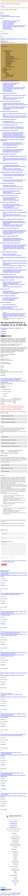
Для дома (8, 54)
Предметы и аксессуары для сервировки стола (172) (14, 174)
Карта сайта (14, 892)
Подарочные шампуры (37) (9, 198)
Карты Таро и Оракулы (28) (9, 304)
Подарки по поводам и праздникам (10, 228)
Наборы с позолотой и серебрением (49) (12, 168)
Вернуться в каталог (5, 570)
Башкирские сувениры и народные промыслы (12, 219)
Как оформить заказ (15, 868)
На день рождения (15, 851)
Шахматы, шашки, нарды (7, 279)
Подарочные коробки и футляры (9, 306)
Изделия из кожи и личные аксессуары (10, 101)
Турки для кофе (15, 841)
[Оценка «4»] (10, 558)
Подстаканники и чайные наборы (9, 163)
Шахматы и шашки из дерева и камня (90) (12, 282)
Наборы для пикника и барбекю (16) (11, 200)
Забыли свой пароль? (14, 80)
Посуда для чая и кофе (7, 177)
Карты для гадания (6, 302)
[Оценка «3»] (8, 558)
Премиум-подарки (15, 861)
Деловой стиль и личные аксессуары (11, 20)
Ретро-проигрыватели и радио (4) (10, 145)
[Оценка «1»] (2, 558)
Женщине (8, 51)
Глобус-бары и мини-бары (7, 183)
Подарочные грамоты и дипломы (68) (11, 272)
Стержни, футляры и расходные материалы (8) (13, 97)
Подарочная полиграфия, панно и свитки (11, 267)
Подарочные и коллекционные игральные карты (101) (15, 292)
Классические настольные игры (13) (11, 297)
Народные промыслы (10, 61)
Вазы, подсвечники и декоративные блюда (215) (14, 133)
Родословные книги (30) (8, 121)
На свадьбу (8, 65)
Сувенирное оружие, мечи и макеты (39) (12, 142)
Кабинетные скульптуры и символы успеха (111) (14, 277)
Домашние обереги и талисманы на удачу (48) (13, 239)
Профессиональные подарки (8, 274)
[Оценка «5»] (13, 558)
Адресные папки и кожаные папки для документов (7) (15, 106)
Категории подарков (7, 50)
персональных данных (9, 561)
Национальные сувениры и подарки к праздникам (14, 25)
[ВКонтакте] (1, 336)
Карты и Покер (5, 288)
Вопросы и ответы (10, 75)
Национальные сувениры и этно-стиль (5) (12, 225)
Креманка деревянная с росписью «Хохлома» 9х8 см (12, 675)
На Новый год (9, 62)
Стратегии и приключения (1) (9, 298)
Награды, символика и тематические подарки (13, 26)
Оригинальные (9, 59)
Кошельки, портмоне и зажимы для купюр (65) (13, 103)
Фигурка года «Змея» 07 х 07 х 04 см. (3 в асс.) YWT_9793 (14, 696)
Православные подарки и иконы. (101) (11, 240)
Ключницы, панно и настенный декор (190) (13, 134)
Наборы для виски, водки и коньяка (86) (12, 193)
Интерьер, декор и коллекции (9, 21)
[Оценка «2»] (5, 558)
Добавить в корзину (5, 15)
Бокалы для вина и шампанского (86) (11, 190)
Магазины (15, 877)
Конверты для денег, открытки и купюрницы (12, 309)
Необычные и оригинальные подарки (10, 242)
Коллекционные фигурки (15, 837)
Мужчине (8, 52)
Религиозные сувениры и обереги (9, 236)
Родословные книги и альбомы (8, 119)
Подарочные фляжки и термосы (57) (11, 207)
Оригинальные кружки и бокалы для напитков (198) (15, 244)
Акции (4, 71)
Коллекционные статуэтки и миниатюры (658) (13, 149)
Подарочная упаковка (8, 28)
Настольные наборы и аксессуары (9, 111)
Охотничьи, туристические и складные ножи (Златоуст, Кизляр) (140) (13, 206)
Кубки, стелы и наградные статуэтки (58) (12, 255)
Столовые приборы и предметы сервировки (12, 172)
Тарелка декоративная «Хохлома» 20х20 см (10, 594)
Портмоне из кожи (15, 838)
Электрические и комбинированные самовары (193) (14, 158)
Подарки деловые (10, 57)
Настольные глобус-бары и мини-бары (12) (12, 186)
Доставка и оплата (7, 69)
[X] (3, 336)
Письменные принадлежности (9, 93)
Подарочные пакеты (6, 307)
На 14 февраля (9, 63)
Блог (15, 883)
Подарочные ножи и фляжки (8, 202)
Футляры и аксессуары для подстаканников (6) (13, 169)
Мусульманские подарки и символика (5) (12, 238)
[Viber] (5, 336)
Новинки (5, 70)
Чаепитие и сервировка (8, 23)
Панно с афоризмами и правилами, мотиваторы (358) (15, 269)
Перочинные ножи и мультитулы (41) (11, 204)
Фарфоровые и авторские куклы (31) (11, 151)
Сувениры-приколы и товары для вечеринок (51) (14, 246)
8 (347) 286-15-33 (4, 41)
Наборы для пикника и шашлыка (9, 195)
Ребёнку (15, 858)
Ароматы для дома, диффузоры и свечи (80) (13, 132)
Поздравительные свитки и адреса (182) (12, 270)
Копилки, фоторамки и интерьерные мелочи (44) (14, 136)
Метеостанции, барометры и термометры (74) (13, 127)
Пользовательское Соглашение (14, 893)
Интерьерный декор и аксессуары (9, 130)
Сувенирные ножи (15, 839)
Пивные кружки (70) (7, 192)
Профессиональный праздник (12, 58)
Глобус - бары (15, 835)
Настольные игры (7, 27)
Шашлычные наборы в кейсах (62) (10, 197)
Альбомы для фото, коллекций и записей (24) (13, 122)
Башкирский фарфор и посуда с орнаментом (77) (14, 221)
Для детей (8, 55)
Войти (2, 80)
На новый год (15, 852)
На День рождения (10, 66)
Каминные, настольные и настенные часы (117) (13, 128)
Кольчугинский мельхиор (15, 845)
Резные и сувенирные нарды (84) (10, 283)
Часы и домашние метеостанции (9, 124)
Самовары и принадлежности (8, 154)
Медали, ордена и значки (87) (9, 254)
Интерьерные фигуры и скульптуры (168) (12, 150)
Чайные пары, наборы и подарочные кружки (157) (14, 179)
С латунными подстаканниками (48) (11, 165)
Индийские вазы (15, 842)
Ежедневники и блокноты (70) (10, 98)
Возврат (15, 871)
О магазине (5, 72)
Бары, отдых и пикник (8, 24)
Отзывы (7, 73)
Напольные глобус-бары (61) (9, 185)
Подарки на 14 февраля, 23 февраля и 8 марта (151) (14, 231)
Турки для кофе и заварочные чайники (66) (12, 181)
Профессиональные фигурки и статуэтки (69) (13, 276)
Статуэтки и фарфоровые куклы (9, 147)
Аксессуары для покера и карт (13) (11, 293)
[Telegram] (8, 336)
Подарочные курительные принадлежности (11, 210)
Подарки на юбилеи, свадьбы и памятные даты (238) (15, 230)
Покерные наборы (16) (8, 291)
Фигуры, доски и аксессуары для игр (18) (12, 286)
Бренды (5, 68)
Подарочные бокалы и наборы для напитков (12, 188)
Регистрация (6, 80)
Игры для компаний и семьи (8, 295)
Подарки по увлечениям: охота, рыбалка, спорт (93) (14, 265)
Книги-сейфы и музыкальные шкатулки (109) (13, 247)
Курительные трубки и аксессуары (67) (12, 214)
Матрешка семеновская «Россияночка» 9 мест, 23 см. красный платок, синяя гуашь (12, 655)
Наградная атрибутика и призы (9, 251)
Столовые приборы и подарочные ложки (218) (13, 175)
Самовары (15, 846)
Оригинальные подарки (6, 379)
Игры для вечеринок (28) (8, 300)
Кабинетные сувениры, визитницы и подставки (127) (15, 115)
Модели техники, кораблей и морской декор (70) (14, 143)
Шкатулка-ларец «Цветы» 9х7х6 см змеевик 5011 (11, 735)
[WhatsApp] (7, 336)
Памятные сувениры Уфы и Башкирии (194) (13, 224)
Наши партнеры (9, 76)
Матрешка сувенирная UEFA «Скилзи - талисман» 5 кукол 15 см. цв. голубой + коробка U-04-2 (14, 635)
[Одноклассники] (10, 336)
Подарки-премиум (10, 56)
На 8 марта (8, 64)
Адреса (4, 77)
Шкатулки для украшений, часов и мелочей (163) (14, 137)
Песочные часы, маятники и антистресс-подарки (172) (15, 117)
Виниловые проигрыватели (15, 844)
